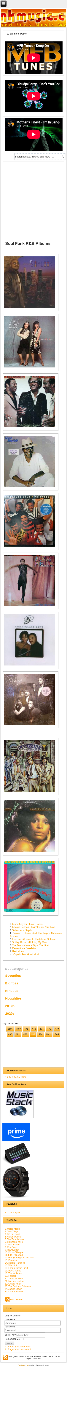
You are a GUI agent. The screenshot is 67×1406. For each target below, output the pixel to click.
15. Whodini (11, 1265)
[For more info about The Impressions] (31, 427)
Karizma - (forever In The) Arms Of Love (33, 939)
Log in (9, 1343)
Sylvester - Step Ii (22, 930)
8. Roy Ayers (11, 1247)
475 (26, 1029)
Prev (18, 1029)
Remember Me (12, 1339)
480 (10, 1034)
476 (34, 1029)
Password (10, 1326)
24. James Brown (13, 1289)
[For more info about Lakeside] (31, 791)
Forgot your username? (19, 1346)
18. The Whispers (13, 1273)
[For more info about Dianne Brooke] (31, 851)
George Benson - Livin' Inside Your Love (33, 927)
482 (25, 1034)
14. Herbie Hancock (15, 1263)
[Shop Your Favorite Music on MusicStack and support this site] (19, 1118)
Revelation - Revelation (24, 948)
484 (41, 1034)
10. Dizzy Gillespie (14, 1252)
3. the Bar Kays (12, 1234)
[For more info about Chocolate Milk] (31, 546)
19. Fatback (10, 1276)
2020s (10, 1013)
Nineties (11, 991)
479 (57, 1029)
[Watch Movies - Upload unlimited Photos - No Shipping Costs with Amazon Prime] (16, 1141)
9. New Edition (12, 1249)
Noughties (13, 998)
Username (10, 1319)
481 (18, 1034)
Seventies (13, 976)
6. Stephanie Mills (14, 1242)
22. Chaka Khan (13, 1283)
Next (48, 1034)
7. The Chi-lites (12, 1244)
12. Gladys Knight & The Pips (19, 1257)
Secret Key (10, 1334)
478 (49, 1029)
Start (10, 1029)
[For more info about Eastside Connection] (31, 912)
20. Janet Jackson (14, 1278)
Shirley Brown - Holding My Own (29, 942)
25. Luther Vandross (15, 1291)
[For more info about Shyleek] (31, 307)
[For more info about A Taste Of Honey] (31, 367)
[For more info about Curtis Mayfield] (31, 486)
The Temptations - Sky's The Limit (30, 945)
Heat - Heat (18, 951)
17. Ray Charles (13, 1270)
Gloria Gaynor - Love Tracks (27, 924)
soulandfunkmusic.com (39, 1365)
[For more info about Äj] (31, 665)
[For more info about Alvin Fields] (31, 605)
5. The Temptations (14, 1239)
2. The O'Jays (11, 1231)
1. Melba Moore (12, 1229)
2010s (10, 1006)
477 (42, 1029)
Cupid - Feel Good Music (26, 954)
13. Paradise (11, 1260)
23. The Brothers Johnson (18, 1286)
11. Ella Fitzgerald (14, 1255)
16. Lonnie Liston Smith (16, 1268)
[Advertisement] (33, 196)
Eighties (11, 983)
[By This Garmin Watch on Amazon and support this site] (16, 1198)
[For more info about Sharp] (31, 724)
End (57, 1034)
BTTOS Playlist (12, 1212)
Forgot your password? (19, 1349)
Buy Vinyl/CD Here (16, 1076)
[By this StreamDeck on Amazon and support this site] (16, 1164)
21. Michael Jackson (15, 1281)
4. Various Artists (13, 1236)
